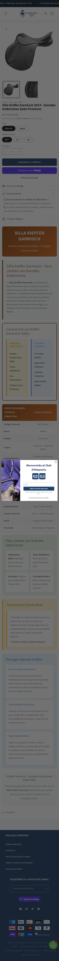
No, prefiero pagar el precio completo (39, 498)
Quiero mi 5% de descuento (39, 489)
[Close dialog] (55, 462)
